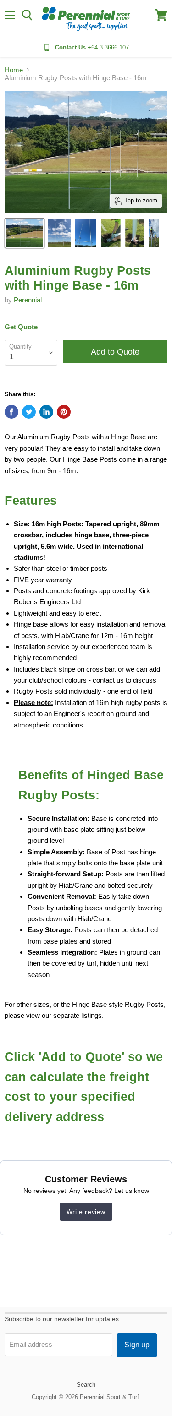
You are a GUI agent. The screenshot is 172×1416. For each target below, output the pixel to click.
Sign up (137, 1345)
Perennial (28, 300)
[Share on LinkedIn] (46, 412)
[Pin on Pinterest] (64, 412)
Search (86, 1384)
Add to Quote (115, 351)
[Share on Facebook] (11, 412)
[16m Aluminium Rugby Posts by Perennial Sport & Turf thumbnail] (59, 233)
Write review (86, 1211)
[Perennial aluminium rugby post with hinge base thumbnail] (111, 233)
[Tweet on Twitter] (29, 412)
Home (14, 70)
